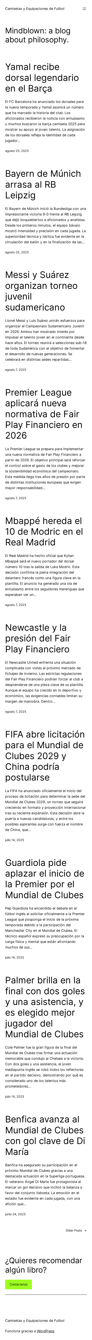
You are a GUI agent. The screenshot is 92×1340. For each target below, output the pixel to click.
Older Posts (76, 1230)
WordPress (45, 1331)
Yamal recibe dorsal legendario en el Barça (42, 77)
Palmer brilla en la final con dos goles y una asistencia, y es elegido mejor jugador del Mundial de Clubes (45, 1007)
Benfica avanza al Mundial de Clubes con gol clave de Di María (45, 1135)
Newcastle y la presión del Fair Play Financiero (38, 638)
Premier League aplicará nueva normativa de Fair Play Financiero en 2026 (44, 414)
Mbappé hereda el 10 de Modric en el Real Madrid (44, 531)
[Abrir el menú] (84, 8)
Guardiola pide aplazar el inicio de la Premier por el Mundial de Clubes (44, 878)
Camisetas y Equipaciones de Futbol (34, 8)
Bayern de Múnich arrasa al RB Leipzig (43, 184)
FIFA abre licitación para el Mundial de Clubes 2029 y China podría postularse (45, 756)
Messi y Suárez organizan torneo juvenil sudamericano (41, 290)
